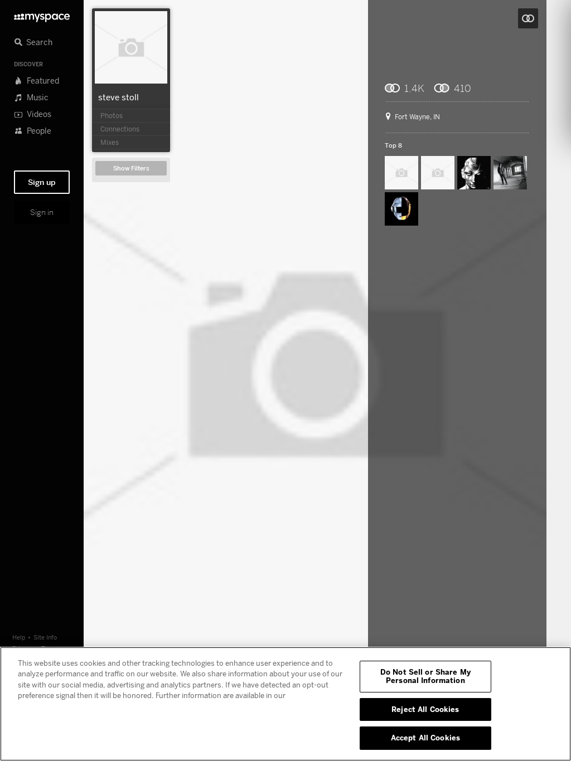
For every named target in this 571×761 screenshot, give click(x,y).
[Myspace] (42, 14)
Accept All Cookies (425, 738)
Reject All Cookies (425, 709)
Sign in (42, 212)
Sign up (42, 182)
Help (19, 637)
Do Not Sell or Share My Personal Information (425, 676)
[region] (285, 704)
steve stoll (118, 97)
